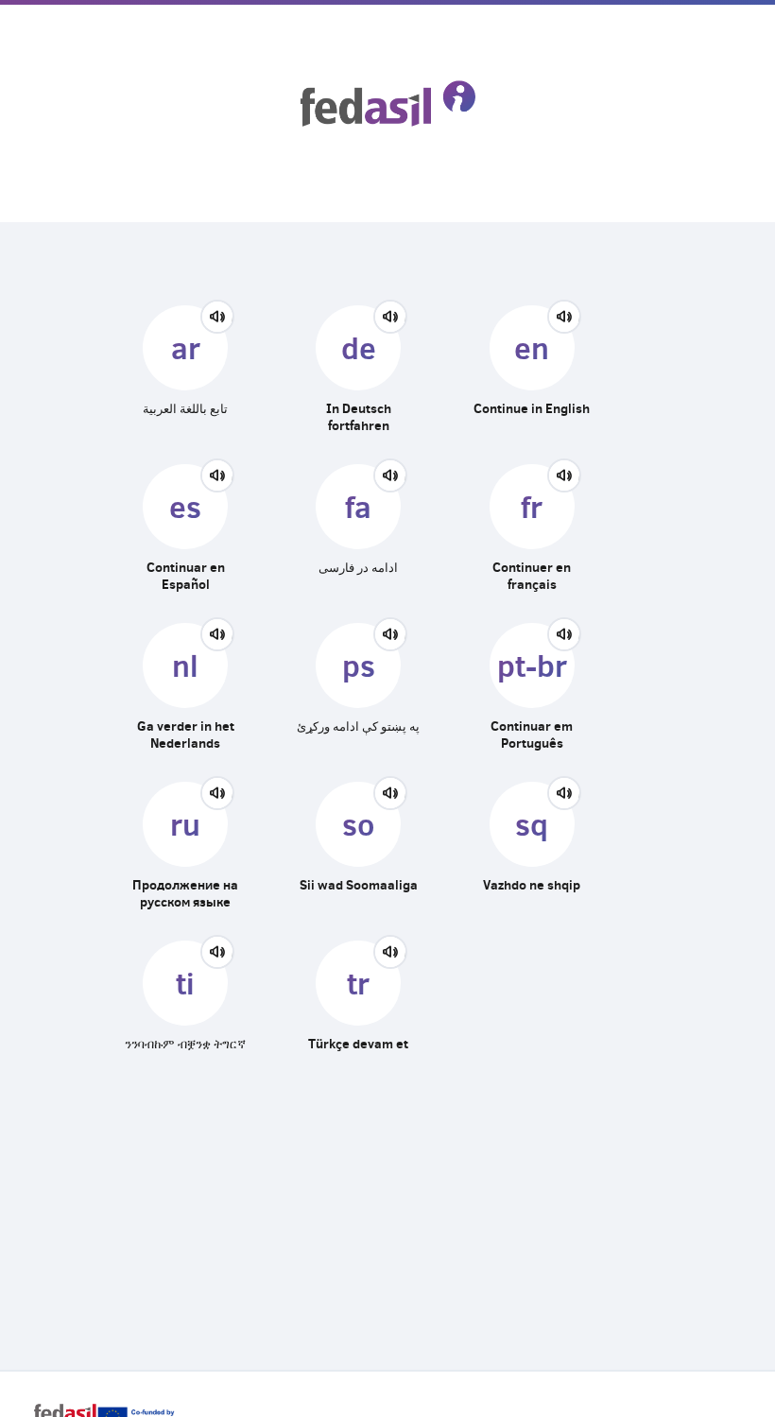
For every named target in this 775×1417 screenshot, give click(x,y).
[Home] (387, 103)
